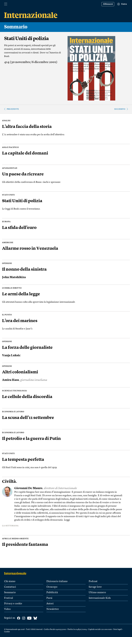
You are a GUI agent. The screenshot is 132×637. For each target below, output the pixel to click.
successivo (119, 109)
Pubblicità (52, 592)
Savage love (95, 587)
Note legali (117, 629)
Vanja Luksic (11, 355)
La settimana (10, 526)
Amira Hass (10, 380)
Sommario (10, 592)
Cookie (7, 632)
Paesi (49, 598)
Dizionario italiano (57, 581)
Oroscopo (51, 587)
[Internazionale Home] (16, 573)
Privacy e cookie (13, 603)
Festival (8, 598)
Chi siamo (9, 581)
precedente (13, 109)
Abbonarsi (108, 4)
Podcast (93, 581)
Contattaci (10, 587)
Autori (50, 603)
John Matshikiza (14, 277)
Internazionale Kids (100, 598)
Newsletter (52, 609)
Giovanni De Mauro (28, 488)
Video (7, 609)
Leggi (67, 520)
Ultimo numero (97, 592)
